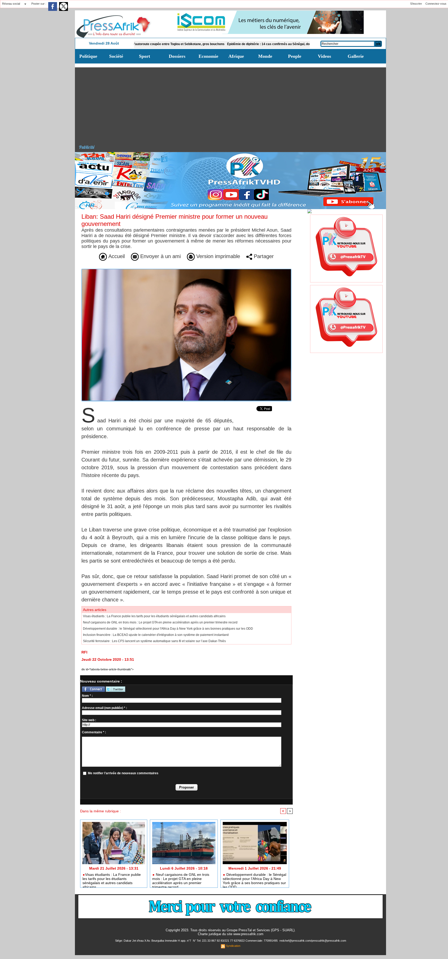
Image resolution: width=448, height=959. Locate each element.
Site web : (89, 720)
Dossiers (177, 56)
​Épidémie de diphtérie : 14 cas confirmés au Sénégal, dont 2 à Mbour (247, 44)
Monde (265, 56)
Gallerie (356, 56)
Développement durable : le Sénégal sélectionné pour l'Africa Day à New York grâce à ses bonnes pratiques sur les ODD (168, 628)
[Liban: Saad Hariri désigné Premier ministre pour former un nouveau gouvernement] (186, 270)
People (294, 56)
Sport (144, 56)
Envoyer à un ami (160, 256)
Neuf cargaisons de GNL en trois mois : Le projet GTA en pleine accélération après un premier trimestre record (160, 622)
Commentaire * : (94, 732)
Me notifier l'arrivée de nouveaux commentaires (123, 773)
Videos (324, 56)
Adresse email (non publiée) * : (104, 708)
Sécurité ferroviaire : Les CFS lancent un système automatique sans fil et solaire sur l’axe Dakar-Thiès (154, 641)
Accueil (116, 256)
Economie (208, 56)
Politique (88, 56)
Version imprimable (217, 256)
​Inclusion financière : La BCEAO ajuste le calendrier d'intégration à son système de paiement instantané (156, 635)
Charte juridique (209, 934)
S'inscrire (416, 3)
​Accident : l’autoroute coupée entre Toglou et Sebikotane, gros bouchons (140, 44)
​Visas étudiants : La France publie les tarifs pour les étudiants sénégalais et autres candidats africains (154, 616)
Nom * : (87, 696)
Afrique (236, 56)
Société (116, 56)
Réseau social (11, 3)
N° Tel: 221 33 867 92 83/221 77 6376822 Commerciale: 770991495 (235, 940)
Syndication (233, 945)
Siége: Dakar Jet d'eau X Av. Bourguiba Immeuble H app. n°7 (153, 940)
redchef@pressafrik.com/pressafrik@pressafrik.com (312, 940)
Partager (263, 256)
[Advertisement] (232, 103)
